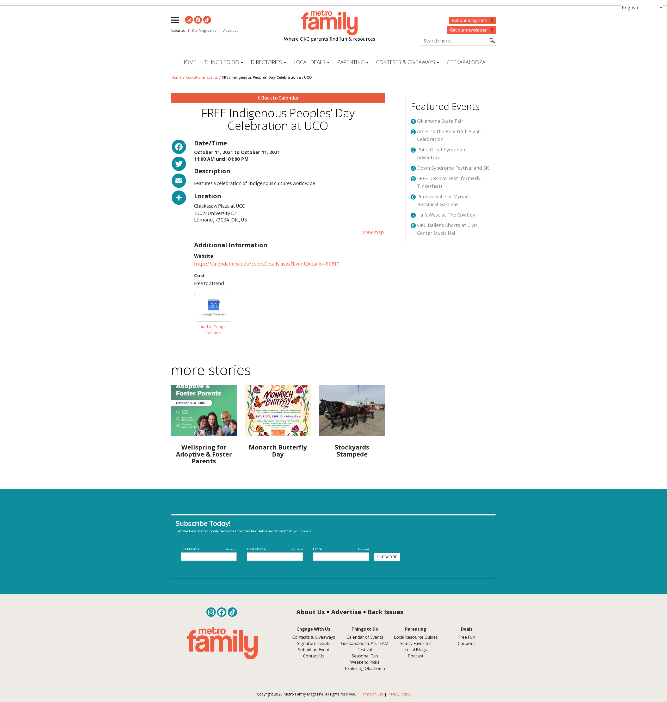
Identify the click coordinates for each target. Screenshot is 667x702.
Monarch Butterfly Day (278, 450)
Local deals (310, 62)
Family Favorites (415, 643)
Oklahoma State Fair (440, 121)
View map (373, 232)
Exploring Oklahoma (365, 668)
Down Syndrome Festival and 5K (453, 168)
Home (189, 62)
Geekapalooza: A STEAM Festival (364, 646)
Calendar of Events (365, 637)
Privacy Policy (398, 694)
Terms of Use (371, 694)
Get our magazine (470, 20)
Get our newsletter (469, 30)
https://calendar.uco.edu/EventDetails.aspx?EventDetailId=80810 (266, 264)
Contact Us (313, 656)
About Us (178, 30)
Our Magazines (204, 30)
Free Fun (466, 637)
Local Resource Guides (416, 637)
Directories (267, 62)
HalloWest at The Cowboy (446, 215)
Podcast (415, 656)
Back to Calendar (279, 98)
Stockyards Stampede (352, 450)
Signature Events (313, 643)
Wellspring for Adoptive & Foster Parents (204, 454)
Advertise (230, 30)
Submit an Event (314, 649)
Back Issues (385, 611)
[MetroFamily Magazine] (329, 23)
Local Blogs (416, 649)
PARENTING (351, 62)
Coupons (466, 643)
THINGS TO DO (222, 62)
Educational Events (202, 77)
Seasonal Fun (365, 656)
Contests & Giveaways (406, 62)
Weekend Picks (364, 662)
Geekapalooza (466, 62)
